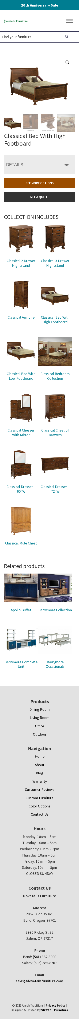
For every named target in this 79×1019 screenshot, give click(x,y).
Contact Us (39, 814)
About (39, 764)
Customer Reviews (39, 789)
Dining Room (39, 709)
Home (39, 756)
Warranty (39, 781)
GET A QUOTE (39, 197)
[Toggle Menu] (69, 21)
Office (39, 726)
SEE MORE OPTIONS (39, 183)
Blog (39, 773)
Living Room (40, 717)
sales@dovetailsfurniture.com (39, 981)
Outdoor (39, 734)
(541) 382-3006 (44, 956)
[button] (67, 62)
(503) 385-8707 (45, 962)
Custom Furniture (39, 797)
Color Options (39, 806)
